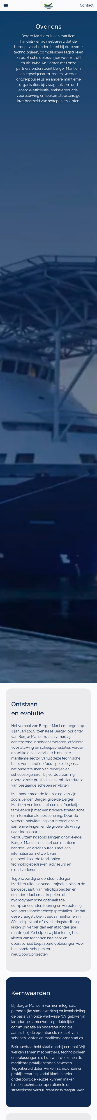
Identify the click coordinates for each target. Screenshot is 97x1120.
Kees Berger (55, 731)
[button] (5, 5)
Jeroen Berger (34, 799)
